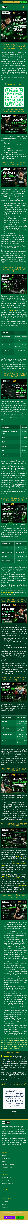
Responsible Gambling (7, 1183)
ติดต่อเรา (4, 1161)
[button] (23, 7)
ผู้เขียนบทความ (6, 1158)
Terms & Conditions (7, 1177)
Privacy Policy (5, 1180)
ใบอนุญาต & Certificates (8, 1164)
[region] (14, 343)
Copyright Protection (7, 1167)
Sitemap (4, 1193)
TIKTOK (4, 1204)
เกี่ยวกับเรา (4, 1155)
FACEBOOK (5, 1207)
